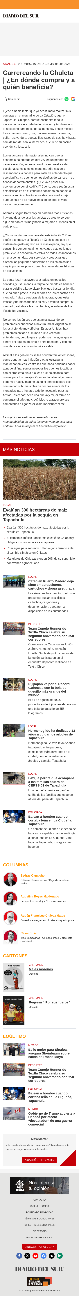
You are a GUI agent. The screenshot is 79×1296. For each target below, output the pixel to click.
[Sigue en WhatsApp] (66, 99)
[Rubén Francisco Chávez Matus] (10, 917)
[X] (27, 1256)
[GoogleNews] (43, 1256)
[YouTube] (35, 1256)
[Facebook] (19, 1256)
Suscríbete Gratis (39, 1160)
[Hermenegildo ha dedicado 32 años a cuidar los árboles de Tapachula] (14, 745)
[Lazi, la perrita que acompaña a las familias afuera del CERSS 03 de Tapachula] (14, 789)
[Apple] (52, 1256)
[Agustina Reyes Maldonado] (10, 898)
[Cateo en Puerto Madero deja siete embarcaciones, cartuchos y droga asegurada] (14, 596)
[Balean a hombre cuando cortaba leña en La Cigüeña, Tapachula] (14, 831)
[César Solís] (10, 937)
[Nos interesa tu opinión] (39, 1185)
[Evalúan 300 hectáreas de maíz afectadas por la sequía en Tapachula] (39, 479)
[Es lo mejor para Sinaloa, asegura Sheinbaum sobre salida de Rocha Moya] (14, 1051)
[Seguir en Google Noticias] (73, 99)
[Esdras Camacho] (10, 879)
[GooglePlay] (60, 1256)
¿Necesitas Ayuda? (39, 1246)
